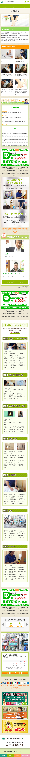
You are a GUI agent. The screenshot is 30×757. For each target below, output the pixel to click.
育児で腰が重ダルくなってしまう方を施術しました (13, 121)
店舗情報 (5, 7)
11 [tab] (20, 629)
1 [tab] (9, 629)
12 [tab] (21, 629)
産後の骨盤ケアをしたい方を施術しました (11, 117)
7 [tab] (15, 629)
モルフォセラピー (25, 7)
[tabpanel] (10, 625)
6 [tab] (14, 629)
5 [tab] (13, 629)
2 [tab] (10, 629)
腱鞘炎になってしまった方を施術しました (11, 112)
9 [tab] (17, 629)
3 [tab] (11, 629)
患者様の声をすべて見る (15, 282)
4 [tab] (12, 629)
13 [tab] (22, 629)
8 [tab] (16, 629)
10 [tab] (18, 629)
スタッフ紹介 (15, 7)
